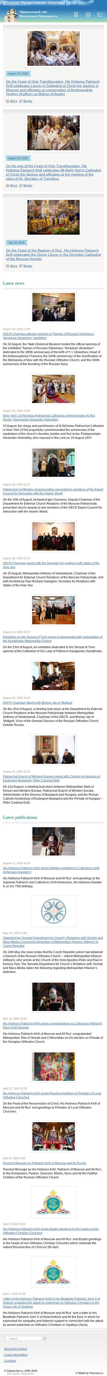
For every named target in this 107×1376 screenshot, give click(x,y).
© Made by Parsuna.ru (89, 1373)
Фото (13, 101)
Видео (27, 101)
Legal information (16, 1355)
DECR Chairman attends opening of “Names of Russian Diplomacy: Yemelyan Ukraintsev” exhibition (48, 336)
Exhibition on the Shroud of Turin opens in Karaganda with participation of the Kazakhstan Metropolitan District (53, 639)
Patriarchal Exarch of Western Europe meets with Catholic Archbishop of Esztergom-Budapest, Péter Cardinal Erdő (51, 778)
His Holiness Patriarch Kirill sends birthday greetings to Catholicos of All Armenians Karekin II (51, 870)
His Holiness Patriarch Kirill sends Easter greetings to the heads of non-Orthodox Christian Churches (51, 1231)
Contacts (10, 1361)
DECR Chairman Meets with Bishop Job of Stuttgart (37, 703)
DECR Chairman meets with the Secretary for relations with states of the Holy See (51, 565)
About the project (15, 1349)
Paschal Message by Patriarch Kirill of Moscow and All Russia (44, 1163)
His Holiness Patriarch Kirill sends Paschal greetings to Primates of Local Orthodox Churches (52, 1095)
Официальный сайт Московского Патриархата (38, 14)
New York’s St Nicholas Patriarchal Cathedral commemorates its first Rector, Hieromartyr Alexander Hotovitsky (49, 417)
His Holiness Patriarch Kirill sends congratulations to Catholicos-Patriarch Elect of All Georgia (52, 1025)
